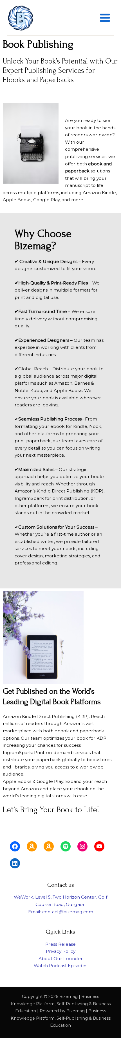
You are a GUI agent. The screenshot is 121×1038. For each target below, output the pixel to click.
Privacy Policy (60, 951)
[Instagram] (82, 846)
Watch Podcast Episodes (60, 965)
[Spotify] (65, 846)
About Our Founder (61, 958)
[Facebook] (15, 846)
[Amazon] (32, 846)
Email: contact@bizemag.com (60, 911)
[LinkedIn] (15, 863)
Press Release (60, 944)
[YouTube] (99, 846)
